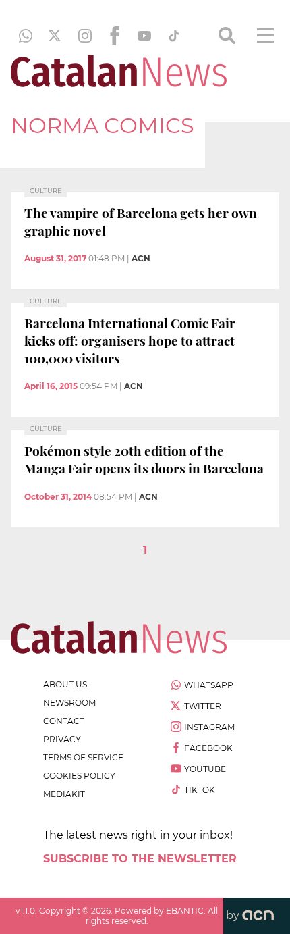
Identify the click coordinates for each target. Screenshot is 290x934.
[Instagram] (85, 36)
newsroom (69, 703)
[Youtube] (144, 36)
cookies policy (79, 776)
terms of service (83, 757)
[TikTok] (174, 36)
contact (63, 721)
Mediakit (64, 794)
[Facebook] (114, 36)
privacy (62, 739)
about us (65, 684)
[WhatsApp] (25, 36)
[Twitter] (55, 36)
